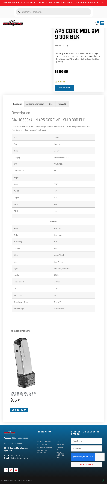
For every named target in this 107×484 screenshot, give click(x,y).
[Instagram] (11, 470)
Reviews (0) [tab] (62, 104)
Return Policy (44, 445)
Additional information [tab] (35, 104)
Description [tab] (17, 104)
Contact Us (59, 448)
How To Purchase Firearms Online (60, 455)
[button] (102, 23)
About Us (60, 445)
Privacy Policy (44, 442)
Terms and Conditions (42, 451)
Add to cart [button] (19, 410)
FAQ (57, 442)
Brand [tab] (51, 104)
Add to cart (64, 88)
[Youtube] (16, 470)
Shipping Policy (44, 448)
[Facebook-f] (6, 470)
